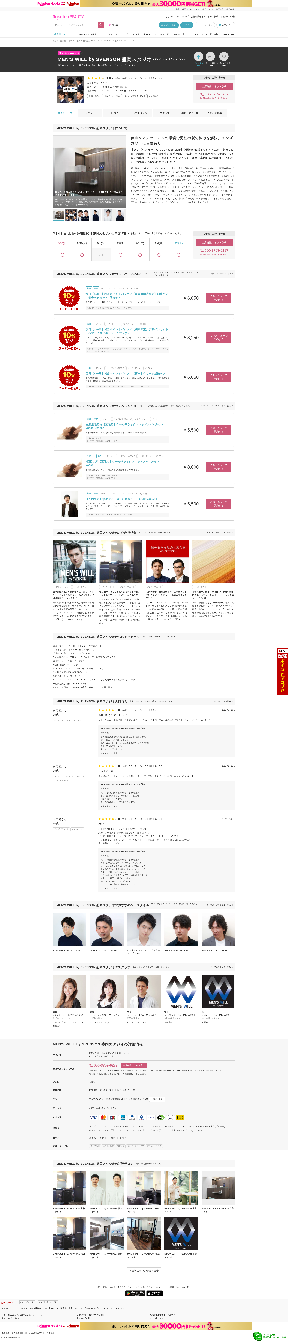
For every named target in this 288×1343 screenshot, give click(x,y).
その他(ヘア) (197, 1130)
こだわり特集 (214, 113)
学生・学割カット (113, 1130)
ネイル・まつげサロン (90, 34)
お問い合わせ (146, 1287)
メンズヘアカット (97, 1126)
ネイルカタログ (181, 34)
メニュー (90, 113)
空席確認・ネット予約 (214, 86)
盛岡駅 (86, 41)
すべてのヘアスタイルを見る (219, 905)
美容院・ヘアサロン (64, 34)
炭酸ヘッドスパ (179, 1130)
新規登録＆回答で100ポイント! (187, 9)
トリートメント (133, 1130)
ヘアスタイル (140, 113)
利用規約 (121, 1287)
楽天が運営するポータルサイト (163, 1315)
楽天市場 (230, 9)
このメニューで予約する (218, 298)
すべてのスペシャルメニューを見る (216, 406)
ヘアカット (94, 1130)
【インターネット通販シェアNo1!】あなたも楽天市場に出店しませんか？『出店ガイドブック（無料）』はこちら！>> (72, 1308)
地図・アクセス (189, 113)
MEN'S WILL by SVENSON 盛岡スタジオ (108, 41)
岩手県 (71, 41)
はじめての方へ (172, 16)
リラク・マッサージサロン (137, 34)
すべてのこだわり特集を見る (219, 532)
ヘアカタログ (162, 34)
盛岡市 (103, 1138)
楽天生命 (220, 9)
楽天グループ (207, 9)
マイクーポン (206, 25)
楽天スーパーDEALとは (221, 274)
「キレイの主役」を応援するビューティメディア (23, 1315)
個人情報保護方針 (19, 1333)
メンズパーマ (139, 1126)
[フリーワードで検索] (101, 25)
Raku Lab (229, 34)
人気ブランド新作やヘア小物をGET (93, 1315)
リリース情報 (168, 1287)
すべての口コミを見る (221, 701)
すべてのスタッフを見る (220, 967)
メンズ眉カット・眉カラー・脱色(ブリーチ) (203, 1126)
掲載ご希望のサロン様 (224, 16)
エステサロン (112, 34)
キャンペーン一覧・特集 (206, 34)
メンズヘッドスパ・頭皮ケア (164, 1126)
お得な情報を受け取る (201, 16)
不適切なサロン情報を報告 (144, 1270)
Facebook (180, 1287)
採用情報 (50, 1333)
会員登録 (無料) (169, 25)
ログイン (187, 25)
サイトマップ (133, 1287)
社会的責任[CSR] (36, 1333)
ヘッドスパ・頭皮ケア (156, 1130)
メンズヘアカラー (119, 1126)
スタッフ (165, 113)
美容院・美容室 (59, 41)
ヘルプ (185, 16)
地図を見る (157, 1099)
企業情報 (5, 1333)
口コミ (114, 113)
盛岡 (79, 41)
